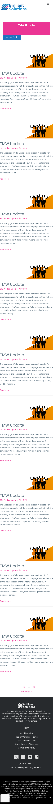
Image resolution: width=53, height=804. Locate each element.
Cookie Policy (26, 733)
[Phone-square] (36, 757)
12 (34, 687)
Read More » (5, 108)
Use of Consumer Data (27, 736)
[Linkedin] (23, 757)
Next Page (26, 691)
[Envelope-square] (30, 757)
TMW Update (26, 25)
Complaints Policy (26, 747)
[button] (12, 37)
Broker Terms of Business (26, 744)
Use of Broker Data (27, 740)
